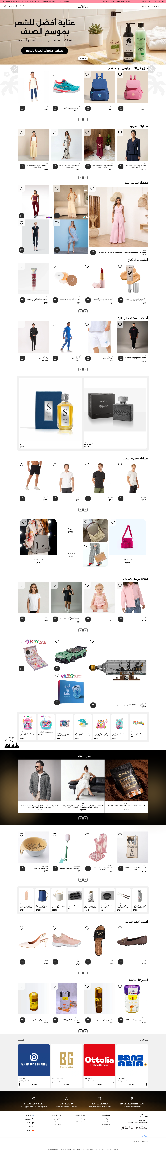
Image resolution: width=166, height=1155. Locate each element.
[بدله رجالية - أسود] (33, 337)
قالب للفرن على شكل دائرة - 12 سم (106, 906)
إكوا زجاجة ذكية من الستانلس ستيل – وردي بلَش (26, 906)
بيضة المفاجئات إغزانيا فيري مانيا (27, 734)
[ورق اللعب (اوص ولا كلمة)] (71, 689)
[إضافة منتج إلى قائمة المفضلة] (120, 74)
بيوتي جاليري (59, 1078)
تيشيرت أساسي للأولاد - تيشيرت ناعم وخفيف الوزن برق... (69, 618)
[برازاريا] (132, 1060)
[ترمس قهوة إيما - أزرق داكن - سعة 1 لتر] (42, 895)
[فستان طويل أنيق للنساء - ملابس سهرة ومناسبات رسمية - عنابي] (99, 145)
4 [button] (80, 59)
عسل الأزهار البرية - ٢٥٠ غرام (40, 1020)
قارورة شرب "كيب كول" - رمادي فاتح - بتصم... (139, 906)
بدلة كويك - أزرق (76, 358)
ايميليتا (144, 250)
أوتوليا (90, 1078)
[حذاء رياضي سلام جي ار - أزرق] (66, 87)
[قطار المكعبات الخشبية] (138, 723)
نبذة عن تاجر (58, 1119)
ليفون (46, 163)
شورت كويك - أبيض (108, 358)
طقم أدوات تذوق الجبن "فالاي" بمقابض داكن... (123, 906)
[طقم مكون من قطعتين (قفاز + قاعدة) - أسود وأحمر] (99, 847)
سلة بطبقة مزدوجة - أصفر (41, 868)
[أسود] (51, 217)
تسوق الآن (132, 1084)
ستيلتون (134, 903)
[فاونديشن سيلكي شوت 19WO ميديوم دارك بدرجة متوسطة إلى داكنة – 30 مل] (132, 278)
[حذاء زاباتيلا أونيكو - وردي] (66, 940)
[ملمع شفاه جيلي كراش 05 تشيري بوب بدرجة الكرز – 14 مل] (33, 278)
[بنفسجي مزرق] (49, 217)
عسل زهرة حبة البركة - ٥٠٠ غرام (104, 1020)
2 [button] (83, 59)
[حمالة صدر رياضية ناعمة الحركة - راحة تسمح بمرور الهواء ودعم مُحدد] (35, 202)
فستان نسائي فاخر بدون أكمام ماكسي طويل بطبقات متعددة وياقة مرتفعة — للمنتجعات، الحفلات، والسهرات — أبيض (83, 806)
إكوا (20, 903)
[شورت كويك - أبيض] (99, 337)
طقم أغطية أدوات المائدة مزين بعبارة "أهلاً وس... (135, 868)
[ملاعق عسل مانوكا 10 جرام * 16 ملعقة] (66, 998)
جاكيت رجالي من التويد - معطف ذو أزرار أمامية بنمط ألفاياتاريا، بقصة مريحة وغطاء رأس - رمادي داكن (40, 806)
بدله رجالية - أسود (43, 358)
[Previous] (85, 119)
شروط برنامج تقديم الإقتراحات (56, 1149)
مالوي (46, 617)
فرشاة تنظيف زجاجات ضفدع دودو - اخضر (69, 868)
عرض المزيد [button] (145, 1136)
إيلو (57, 731)
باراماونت (22, 1078)
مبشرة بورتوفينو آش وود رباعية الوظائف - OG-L (90, 906)
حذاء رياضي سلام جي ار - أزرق (72, 108)
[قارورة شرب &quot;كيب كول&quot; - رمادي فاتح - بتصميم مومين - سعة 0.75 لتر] (139, 895)
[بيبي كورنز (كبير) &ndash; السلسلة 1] (46, 723)
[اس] (51, 410)
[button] (24, 6)
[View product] (120, 108)
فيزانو (46, 960)
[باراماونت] (34, 1060)
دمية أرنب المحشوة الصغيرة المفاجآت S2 (119, 734)
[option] (83, 37)
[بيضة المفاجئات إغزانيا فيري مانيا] (27, 723)
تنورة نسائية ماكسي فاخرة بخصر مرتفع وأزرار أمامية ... (37, 166)
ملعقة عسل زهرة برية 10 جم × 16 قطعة (135, 1020)
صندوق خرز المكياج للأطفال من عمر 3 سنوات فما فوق (64, 734)
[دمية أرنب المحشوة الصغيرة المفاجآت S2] (120, 723)
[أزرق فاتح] (84, 217)
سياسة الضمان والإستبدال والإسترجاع (74, 1149)
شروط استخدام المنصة (112, 1149)
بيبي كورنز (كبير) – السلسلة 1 (46, 732)
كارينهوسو (45, 106)
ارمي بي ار (143, 497)
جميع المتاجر (106, 1119)
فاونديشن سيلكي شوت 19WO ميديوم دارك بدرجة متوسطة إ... (135, 299)
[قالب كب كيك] (75, 895)
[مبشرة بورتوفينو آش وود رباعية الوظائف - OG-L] (91, 895)
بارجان (39, 803)
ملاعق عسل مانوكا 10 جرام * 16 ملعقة (70, 1020)
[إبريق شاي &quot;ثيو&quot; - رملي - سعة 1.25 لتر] (58, 895)
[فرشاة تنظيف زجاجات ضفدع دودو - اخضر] (66, 847)
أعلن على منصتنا (81, 1121)
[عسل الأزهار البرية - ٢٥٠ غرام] (33, 998)
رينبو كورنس (115, 731)
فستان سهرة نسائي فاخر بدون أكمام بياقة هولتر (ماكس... (69, 166)
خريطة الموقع (106, 1124)
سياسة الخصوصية (90, 1149)
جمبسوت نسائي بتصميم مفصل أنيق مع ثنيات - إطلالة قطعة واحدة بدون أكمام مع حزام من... (122, 252)
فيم (79, 163)
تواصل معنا (58, 1121)
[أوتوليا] (99, 1060)
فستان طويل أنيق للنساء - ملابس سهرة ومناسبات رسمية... (102, 166)
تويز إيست (96, 731)
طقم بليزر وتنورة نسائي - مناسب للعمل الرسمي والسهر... (135, 166)
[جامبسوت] (35, 236)
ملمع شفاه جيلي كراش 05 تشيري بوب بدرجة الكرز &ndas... (37, 299)
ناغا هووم (46, 355)
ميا (145, 296)
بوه (145, 355)
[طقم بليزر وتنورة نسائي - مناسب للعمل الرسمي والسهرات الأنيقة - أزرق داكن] (132, 145)
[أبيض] (87, 217)
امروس (144, 865)
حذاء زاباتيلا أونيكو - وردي (74, 961)
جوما (79, 106)
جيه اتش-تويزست (79, 731)
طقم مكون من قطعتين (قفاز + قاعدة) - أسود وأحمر (102, 868)
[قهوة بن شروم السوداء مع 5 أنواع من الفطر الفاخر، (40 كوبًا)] (126, 781)
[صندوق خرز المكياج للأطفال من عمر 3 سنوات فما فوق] (64, 723)
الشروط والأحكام (100, 1149)
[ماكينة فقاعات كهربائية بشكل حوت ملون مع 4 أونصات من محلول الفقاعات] (83, 723)
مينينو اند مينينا (143, 106)
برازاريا (123, 1078)
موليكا (145, 960)
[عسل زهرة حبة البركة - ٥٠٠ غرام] (99, 998)
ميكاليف (86, 442)
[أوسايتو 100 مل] (115, 410)
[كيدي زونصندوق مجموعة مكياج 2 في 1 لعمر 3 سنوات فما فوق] (35, 655)
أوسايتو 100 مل (88, 444)
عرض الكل (21, 516)
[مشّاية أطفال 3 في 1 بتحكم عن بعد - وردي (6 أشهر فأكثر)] (101, 723)
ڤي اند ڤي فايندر (70, 553)
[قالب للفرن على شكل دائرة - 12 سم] (107, 895)
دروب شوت (77, 959)
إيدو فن (132, 731)
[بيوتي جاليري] (67, 1060)
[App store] (127, 1128)
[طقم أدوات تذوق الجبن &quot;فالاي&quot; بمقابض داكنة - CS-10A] (123, 895)
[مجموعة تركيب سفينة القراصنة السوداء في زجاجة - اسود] (118, 669)
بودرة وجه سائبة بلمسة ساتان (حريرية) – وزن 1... (69, 299)
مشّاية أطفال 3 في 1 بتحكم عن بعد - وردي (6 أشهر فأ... (101, 734)
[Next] (80, 119)
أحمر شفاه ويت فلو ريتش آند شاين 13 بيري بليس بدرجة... (102, 299)
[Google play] (141, 1128)
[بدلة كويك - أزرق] (66, 337)
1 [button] (85, 59)
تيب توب (111, 617)
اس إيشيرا (22, 442)
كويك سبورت (110, 355)
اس (21, 444)
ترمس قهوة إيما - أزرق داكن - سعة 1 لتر (42, 906)
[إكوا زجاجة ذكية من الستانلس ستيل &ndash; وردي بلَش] (26, 895)
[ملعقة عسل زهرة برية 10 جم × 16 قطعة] (132, 998)
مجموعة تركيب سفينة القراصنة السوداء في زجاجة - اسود (131, 705)
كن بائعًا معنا (82, 1119)
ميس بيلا (70, 529)
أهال (112, 163)
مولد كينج (144, 703)
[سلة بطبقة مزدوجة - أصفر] (33, 847)
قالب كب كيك (71, 906)
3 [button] (81, 59)
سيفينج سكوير (110, 865)
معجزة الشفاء (143, 1017)
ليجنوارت (119, 903)
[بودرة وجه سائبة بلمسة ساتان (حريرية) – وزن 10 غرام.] (66, 278)
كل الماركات (106, 1121)
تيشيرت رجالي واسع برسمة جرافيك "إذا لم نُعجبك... (135, 358)
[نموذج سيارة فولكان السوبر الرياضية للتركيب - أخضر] (71, 655)
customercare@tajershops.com (138, 1122)
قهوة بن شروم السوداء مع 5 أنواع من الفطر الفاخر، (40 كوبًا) (126, 805)
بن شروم (126, 803)
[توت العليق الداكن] (47, 217)
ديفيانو (145, 163)
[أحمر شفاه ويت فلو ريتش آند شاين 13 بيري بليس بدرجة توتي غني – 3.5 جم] (99, 278)
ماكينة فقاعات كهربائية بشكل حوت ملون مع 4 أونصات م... (82, 734)
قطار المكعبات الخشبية (136, 734)
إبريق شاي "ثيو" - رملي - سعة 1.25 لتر (58, 906)
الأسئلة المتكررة (57, 1124)
